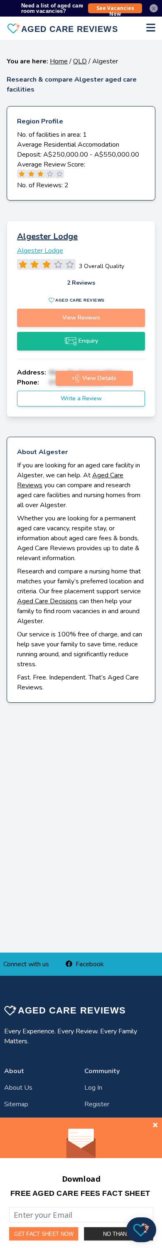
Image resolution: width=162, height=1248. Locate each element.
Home (59, 61)
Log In (93, 1087)
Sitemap (16, 1104)
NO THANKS (118, 1234)
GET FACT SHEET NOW (44, 1234)
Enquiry (88, 341)
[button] (80, 1193)
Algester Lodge (47, 236)
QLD (80, 61)
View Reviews (81, 318)
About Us (18, 1087)
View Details (99, 378)
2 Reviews (81, 283)
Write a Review (81, 398)
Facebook (90, 964)
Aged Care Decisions (47, 601)
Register (96, 1104)
